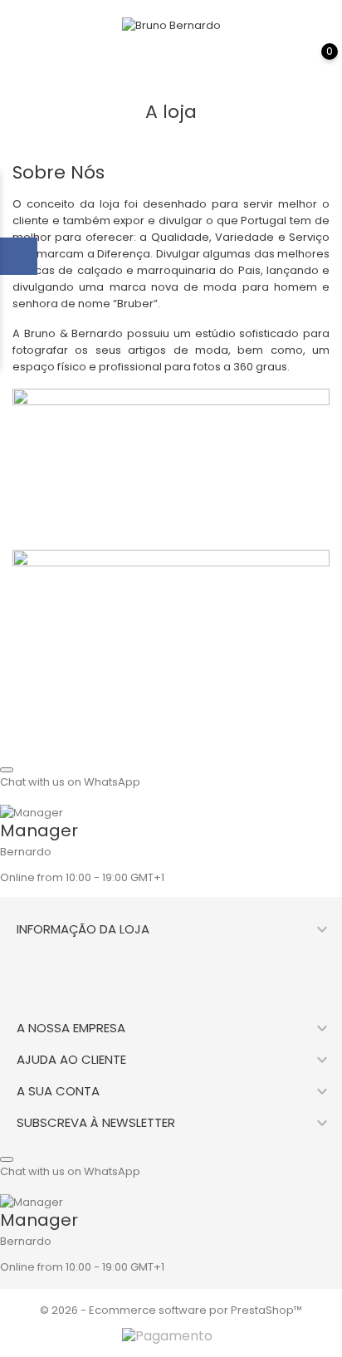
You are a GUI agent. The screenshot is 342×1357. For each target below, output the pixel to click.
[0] (313, 63)
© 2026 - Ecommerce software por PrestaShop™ (171, 1310)
